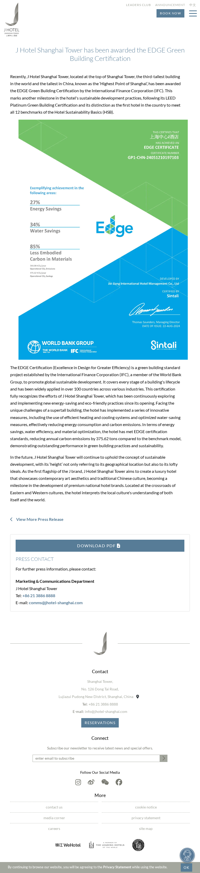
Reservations (100, 722)
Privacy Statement (117, 867)
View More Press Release (39, 519)
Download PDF (97, 545)
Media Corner (54, 818)
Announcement (170, 5)
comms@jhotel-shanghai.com (56, 602)
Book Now (170, 13)
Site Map (146, 828)
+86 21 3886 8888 (38, 595)
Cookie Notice (146, 807)
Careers (54, 828)
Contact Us (54, 807)
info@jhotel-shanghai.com (106, 711)
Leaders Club (138, 5)
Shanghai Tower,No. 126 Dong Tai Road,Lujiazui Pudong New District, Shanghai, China (96, 689)
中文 (192, 5)
